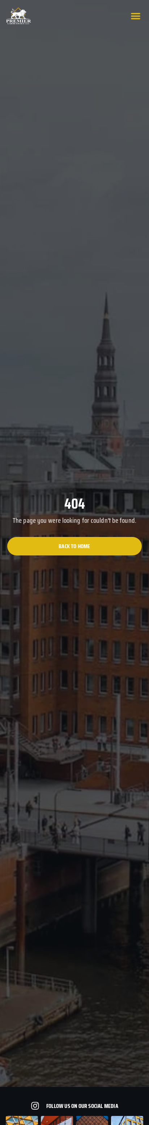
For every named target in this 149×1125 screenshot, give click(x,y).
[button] (135, 16)
